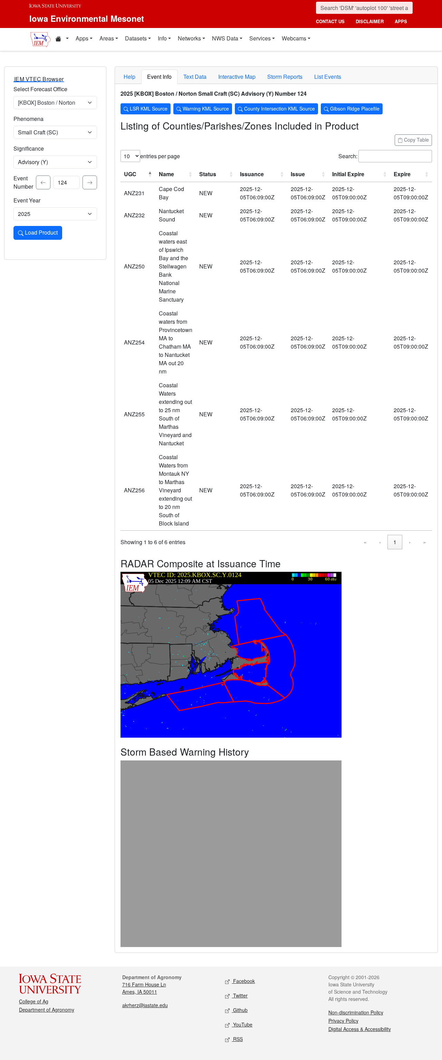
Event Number (23, 182)
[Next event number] (90, 182)
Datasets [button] (136, 38)
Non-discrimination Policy (355, 1012)
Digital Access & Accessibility (359, 1028)
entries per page (160, 156)
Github (240, 1009)
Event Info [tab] (159, 77)
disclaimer (370, 21)
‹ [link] (380, 542)
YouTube (242, 1024)
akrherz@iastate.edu (145, 1005)
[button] (62, 39)
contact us (330, 21)
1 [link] (394, 542)
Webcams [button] (294, 38)
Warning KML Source (205, 108)
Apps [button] (82, 38)
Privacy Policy (343, 1020)
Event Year (26, 200)
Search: (347, 156)
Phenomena (28, 119)
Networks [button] (189, 38)
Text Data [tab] (194, 77)
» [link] (424, 542)
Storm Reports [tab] (284, 77)
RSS (237, 1038)
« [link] (365, 542)
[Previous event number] (43, 182)
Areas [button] (106, 38)
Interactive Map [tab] (237, 77)
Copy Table (416, 139)
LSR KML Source (147, 108)
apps (401, 21)
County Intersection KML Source (279, 108)
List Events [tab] (327, 77)
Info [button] (162, 38)
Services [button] (260, 38)
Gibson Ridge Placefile (354, 108)
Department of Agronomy (46, 1009)
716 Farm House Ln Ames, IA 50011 (144, 988)
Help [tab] (129, 77)
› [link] (410, 542)
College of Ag (33, 1001)
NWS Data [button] (225, 38)
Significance (28, 148)
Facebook (243, 980)
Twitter (240, 995)
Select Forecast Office (40, 89)
